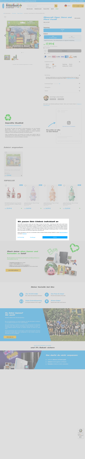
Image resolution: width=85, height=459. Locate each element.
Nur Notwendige (21, 237)
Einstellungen (32, 237)
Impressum (25, 233)
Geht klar (55, 237)
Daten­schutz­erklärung (63, 232)
